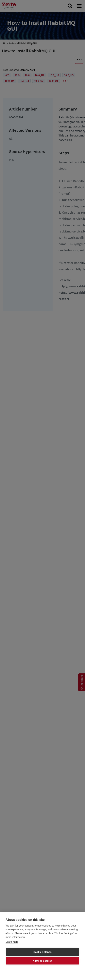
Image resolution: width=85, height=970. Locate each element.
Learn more (12, 941)
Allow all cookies (42, 961)
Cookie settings (42, 952)
